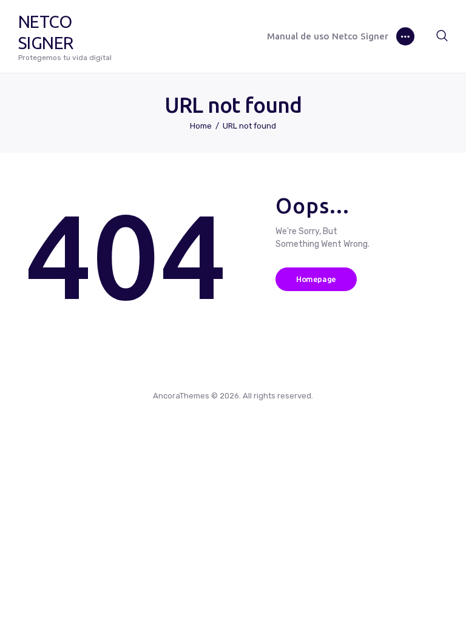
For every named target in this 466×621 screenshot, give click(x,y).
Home (201, 125)
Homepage (316, 279)
